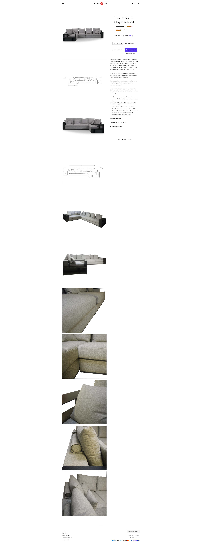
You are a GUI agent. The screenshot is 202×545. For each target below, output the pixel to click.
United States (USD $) (133, 531)
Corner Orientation (124, 40)
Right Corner (130, 43)
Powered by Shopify (135, 537)
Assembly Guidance (67, 537)
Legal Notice (65, 533)
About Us (64, 530)
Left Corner (117, 43)
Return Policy (65, 540)
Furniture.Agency (136, 535)
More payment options (131, 53)
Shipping (118, 29)
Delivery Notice (66, 535)
